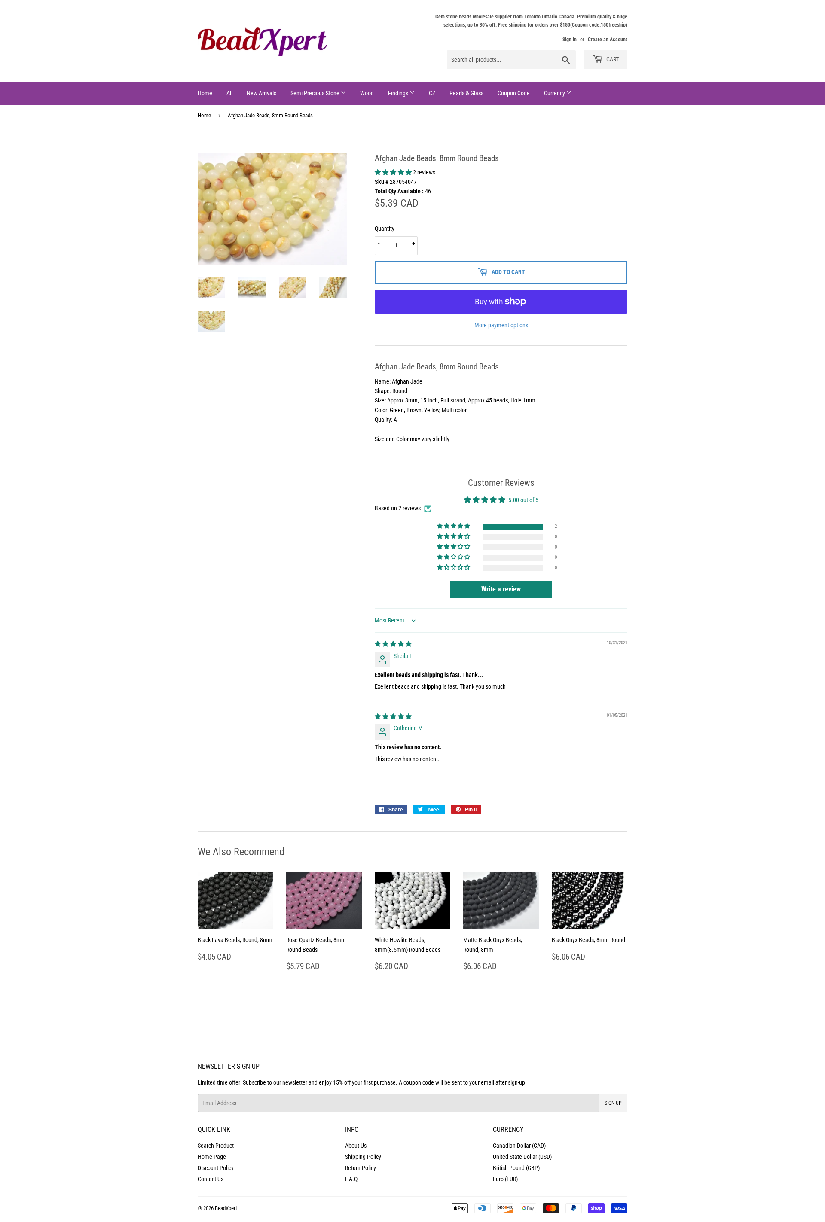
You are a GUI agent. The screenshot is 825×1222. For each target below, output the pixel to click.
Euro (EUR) (505, 1179)
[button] (394, 172)
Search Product (216, 1145)
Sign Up (613, 1103)
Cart (612, 59)
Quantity (384, 228)
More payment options (501, 325)
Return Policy (360, 1167)
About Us (356, 1145)
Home (205, 93)
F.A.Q (351, 1179)
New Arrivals (261, 93)
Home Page (212, 1156)
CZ (432, 93)
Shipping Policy (363, 1156)
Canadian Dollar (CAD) (519, 1145)
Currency (555, 93)
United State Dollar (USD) (522, 1156)
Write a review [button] (501, 589)
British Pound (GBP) (516, 1167)
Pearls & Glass (466, 93)
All (229, 93)
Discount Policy (216, 1167)
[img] (393, 643)
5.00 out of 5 (523, 500)
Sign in (569, 40)
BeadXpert (226, 1208)
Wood (367, 93)
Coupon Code (514, 93)
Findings (398, 93)
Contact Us (210, 1179)
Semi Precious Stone (315, 93)
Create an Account (607, 40)
